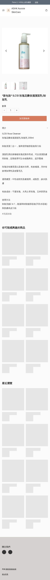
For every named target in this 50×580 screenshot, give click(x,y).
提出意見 (5, 574)
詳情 (36, 2)
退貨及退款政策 (11, 569)
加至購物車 (24, 118)
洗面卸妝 (7, 214)
